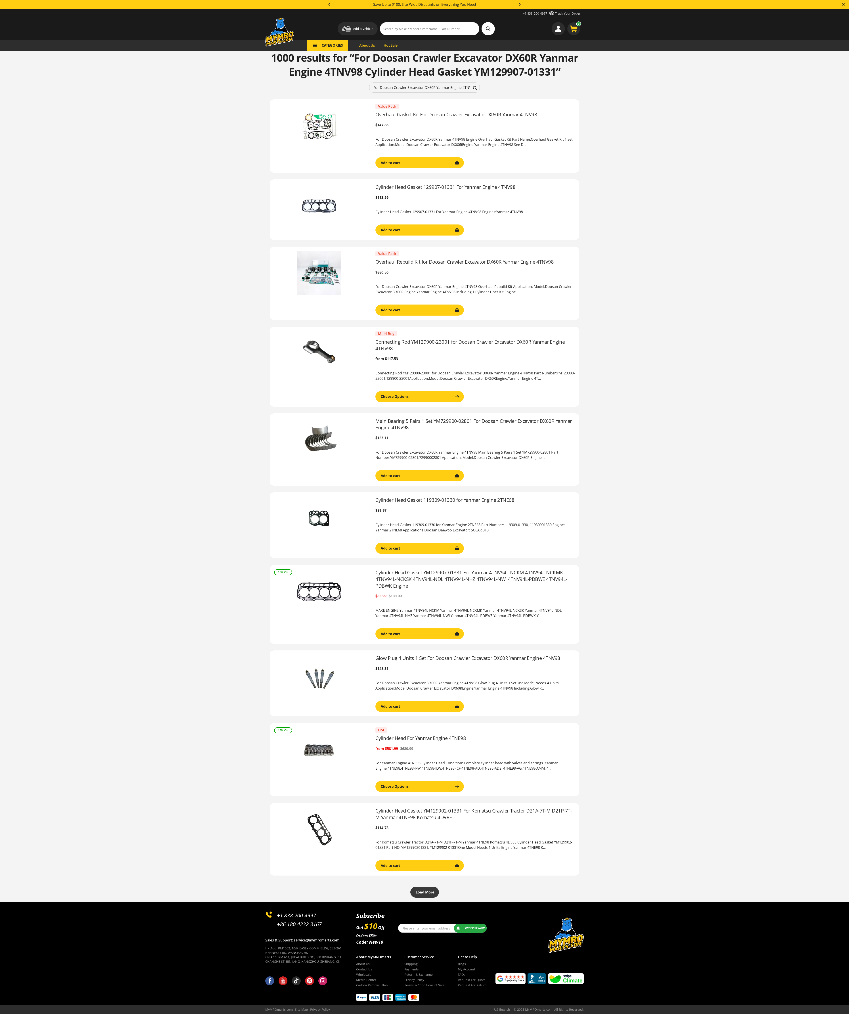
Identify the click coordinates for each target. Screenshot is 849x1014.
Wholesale (363, 974)
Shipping (411, 964)
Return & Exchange (418, 974)
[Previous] (329, 4)
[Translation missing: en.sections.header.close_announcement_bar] (843, 4)
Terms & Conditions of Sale (424, 985)
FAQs (461, 974)
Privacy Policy (414, 980)
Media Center (366, 980)
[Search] (475, 87)
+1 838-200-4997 (535, 13)
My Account (466, 969)
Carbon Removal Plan (372, 985)
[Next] (519, 4)
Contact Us (364, 969)
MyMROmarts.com (279, 1009)
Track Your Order (567, 13)
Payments (411, 969)
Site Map (301, 1009)
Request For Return (472, 985)
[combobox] (424, 87)
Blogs (462, 964)
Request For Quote (472, 980)
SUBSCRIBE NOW (475, 928)
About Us (363, 964)
